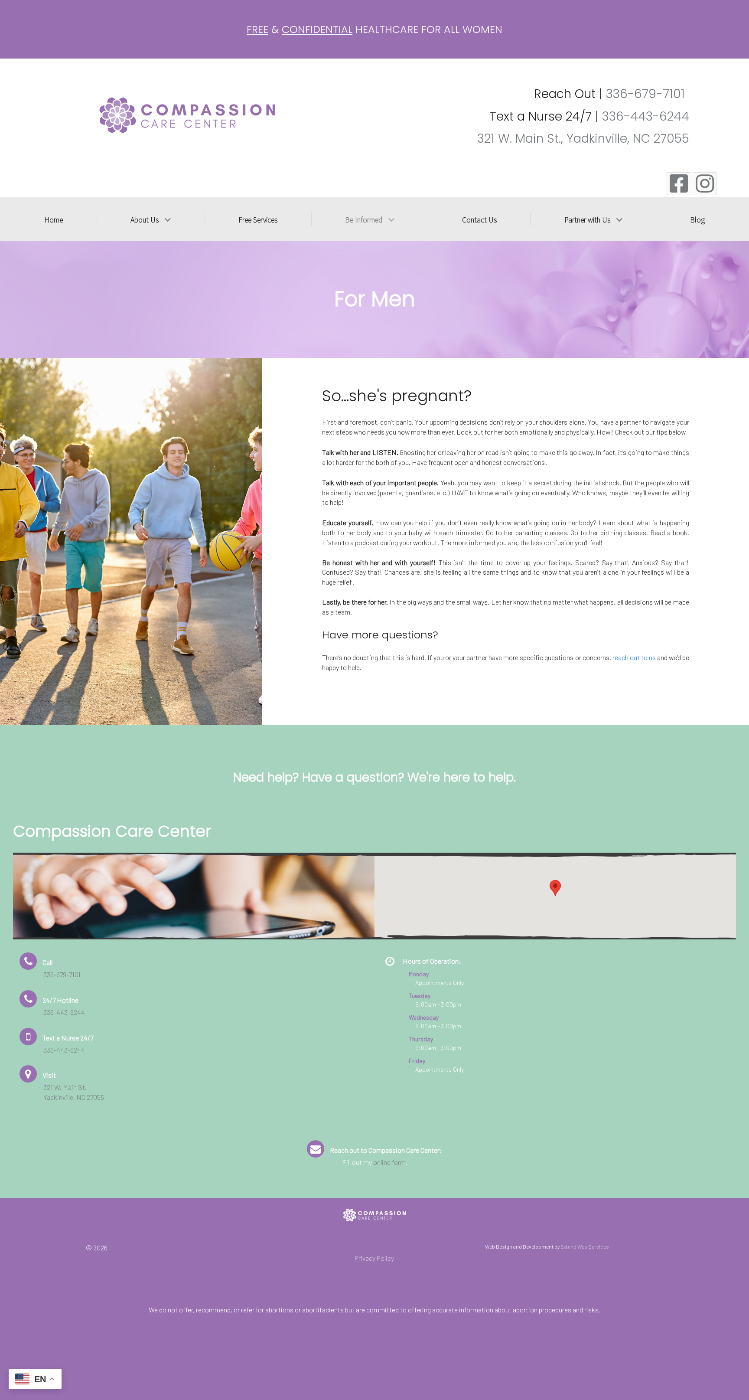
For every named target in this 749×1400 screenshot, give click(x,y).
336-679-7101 (645, 93)
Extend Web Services (584, 1246)
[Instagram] (705, 183)
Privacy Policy (374, 1258)
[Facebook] (679, 183)
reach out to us (634, 657)
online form (389, 1162)
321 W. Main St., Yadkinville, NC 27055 (583, 138)
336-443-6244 (645, 116)
